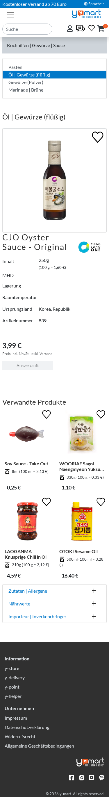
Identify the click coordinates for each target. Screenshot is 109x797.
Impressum (16, 718)
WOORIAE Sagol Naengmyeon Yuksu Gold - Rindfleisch (79, 466)
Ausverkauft (28, 365)
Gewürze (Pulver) (25, 82)
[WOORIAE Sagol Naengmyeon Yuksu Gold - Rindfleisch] (82, 435)
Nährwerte (19, 603)
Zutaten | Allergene (27, 591)
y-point (12, 686)
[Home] (89, 13)
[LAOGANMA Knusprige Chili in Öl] (27, 522)
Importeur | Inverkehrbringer (37, 616)
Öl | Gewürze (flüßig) (29, 74)
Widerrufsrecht (20, 736)
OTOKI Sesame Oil (78, 551)
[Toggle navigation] (10, 14)
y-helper (13, 696)
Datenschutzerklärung (27, 727)
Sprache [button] (94, 3)
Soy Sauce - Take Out (26, 463)
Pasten (15, 67)
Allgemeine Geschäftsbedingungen (39, 745)
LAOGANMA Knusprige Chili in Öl (26, 554)
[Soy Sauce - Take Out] (27, 435)
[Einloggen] (70, 29)
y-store (12, 668)
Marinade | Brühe (25, 89)
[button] (101, 29)
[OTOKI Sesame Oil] (82, 522)
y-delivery (15, 677)
